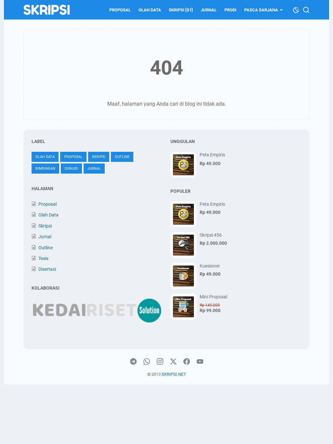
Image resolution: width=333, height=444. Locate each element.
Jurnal (209, 9)
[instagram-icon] (160, 362)
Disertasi (47, 269)
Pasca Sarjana (261, 9)
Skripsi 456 (211, 235)
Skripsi (98, 157)
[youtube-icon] (200, 362)
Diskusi (71, 168)
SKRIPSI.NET (174, 374)
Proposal (120, 9)
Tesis (43, 258)
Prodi (230, 9)
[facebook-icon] (187, 362)
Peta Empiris (212, 154)
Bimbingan (45, 168)
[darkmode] (296, 9)
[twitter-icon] (173, 362)
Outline (122, 157)
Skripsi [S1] (181, 9)
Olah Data (150, 9)
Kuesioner (210, 265)
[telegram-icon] (133, 362)
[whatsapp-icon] (147, 362)
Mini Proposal (213, 296)
